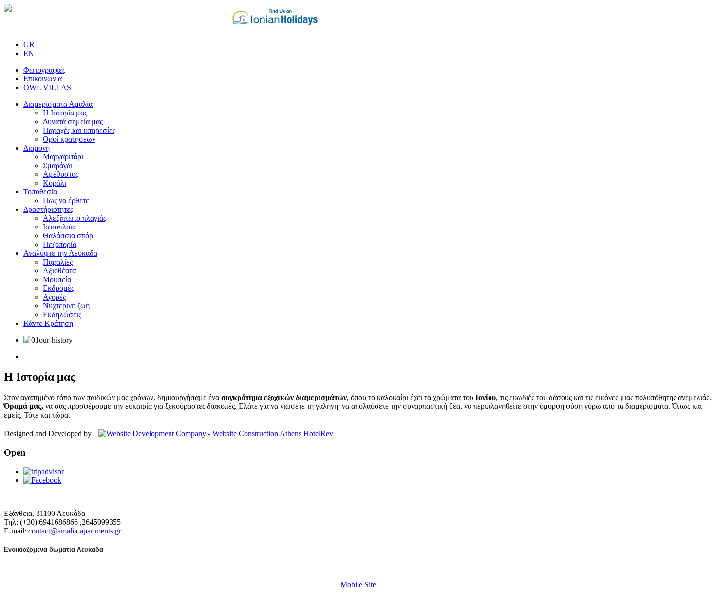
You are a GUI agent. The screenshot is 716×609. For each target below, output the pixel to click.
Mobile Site (358, 584)
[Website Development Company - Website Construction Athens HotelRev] (213, 433)
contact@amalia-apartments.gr (74, 531)
